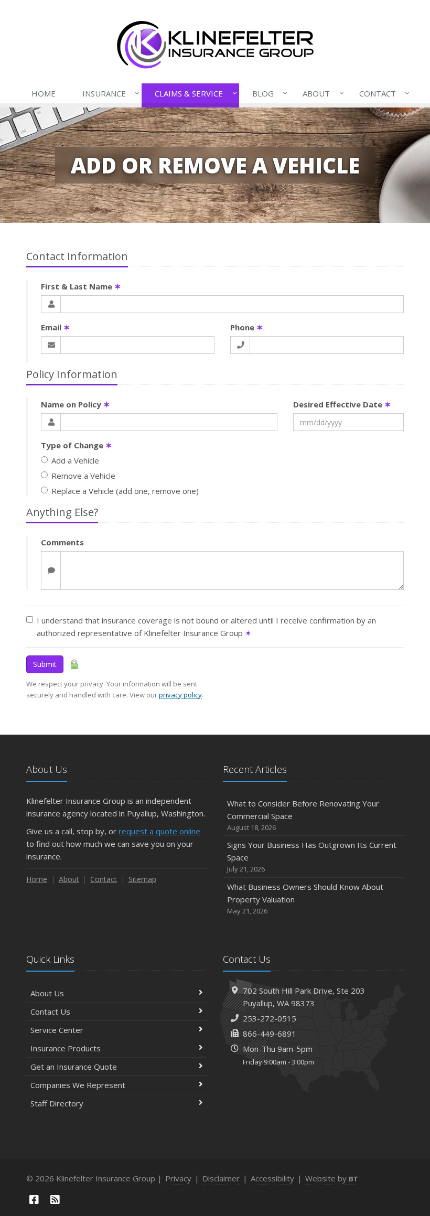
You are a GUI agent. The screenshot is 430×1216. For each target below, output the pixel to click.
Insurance (108, 93)
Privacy (178, 1178)
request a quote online (159, 831)
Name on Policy (75, 404)
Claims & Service (193, 93)
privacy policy (180, 695)
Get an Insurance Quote (73, 1066)
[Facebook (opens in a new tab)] (34, 1199)
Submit (45, 664)
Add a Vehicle (75, 460)
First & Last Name (81, 286)
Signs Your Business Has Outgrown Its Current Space (311, 857)
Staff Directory (56, 1103)
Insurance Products (65, 1048)
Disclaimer (221, 1178)
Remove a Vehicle (83, 475)
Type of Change (76, 445)
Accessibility (272, 1178)
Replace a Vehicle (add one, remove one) (125, 491)
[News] (55, 1199)
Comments (62, 542)
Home (43, 93)
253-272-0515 (269, 1018)
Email (55, 327)
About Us (47, 993)
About (320, 93)
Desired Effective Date (342, 404)
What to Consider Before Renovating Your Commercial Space (303, 815)
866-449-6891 (269, 1033)
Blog (267, 93)
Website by (331, 1178)
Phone (246, 327)
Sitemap (142, 879)
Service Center (56, 1030)
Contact (381, 93)
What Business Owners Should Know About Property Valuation (305, 898)
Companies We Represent (77, 1085)
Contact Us (50, 1011)
